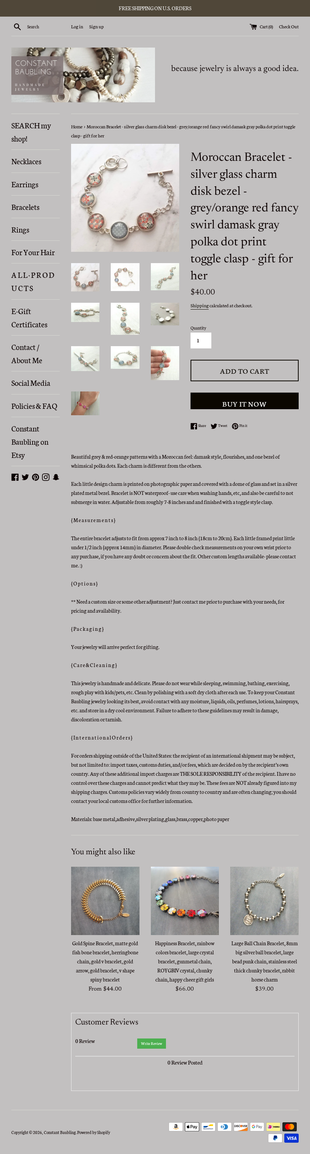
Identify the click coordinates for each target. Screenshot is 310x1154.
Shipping (200, 305)
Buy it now (244, 403)
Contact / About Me (26, 353)
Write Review (151, 1043)
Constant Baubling (60, 1132)
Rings (20, 229)
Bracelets (25, 206)
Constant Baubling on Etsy (29, 441)
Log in (77, 26)
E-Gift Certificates (29, 317)
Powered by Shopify (93, 1132)
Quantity (198, 328)
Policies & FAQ (34, 405)
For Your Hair (33, 252)
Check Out (289, 26)
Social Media (30, 382)
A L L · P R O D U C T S (32, 281)
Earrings (24, 184)
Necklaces (26, 161)
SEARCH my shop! (31, 131)
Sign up (96, 26)
